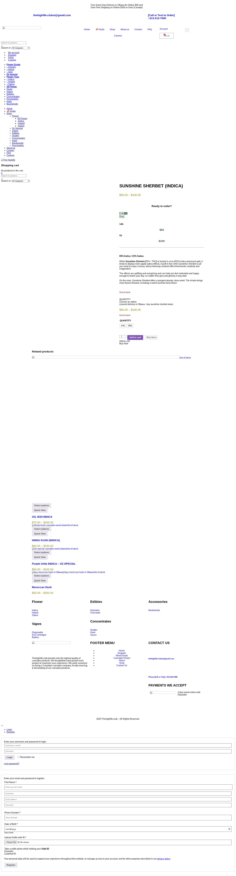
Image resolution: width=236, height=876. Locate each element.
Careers (118, 36)
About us (124, 29)
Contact (138, 29)
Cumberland (91, 714)
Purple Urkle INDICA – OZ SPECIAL (54, 563)
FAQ (150, 29)
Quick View (40, 510)
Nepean (138, 714)
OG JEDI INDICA (42, 516)
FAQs (11, 57)
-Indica (20, 121)
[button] (187, 30)
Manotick (120, 714)
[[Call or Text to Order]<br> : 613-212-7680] (151, 7)
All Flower (22, 118)
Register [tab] (11, 732)
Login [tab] (9, 729)
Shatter (15, 136)
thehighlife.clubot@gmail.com (52, 15)
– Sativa (10, 84)
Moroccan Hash (42, 587)
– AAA (10, 72)
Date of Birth (11, 824)
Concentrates (13, 96)
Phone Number (12, 812)
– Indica (10, 79)
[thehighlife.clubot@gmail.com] (36, 7)
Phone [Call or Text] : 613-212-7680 (162, 677)
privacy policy (163, 859)
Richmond (158, 714)
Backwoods (12, 104)
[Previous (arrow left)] (5, 438)
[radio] (123, 326)
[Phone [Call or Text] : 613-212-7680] (151, 668)
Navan (129, 714)
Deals (9, 89)
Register (12, 55)
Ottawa (68, 714)
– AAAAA (11, 67)
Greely (102, 714)
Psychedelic (12, 99)
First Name (10, 782)
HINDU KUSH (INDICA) (46, 540)
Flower (15, 116)
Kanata (110, 714)
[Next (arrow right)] (231, 438)
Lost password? (11, 763)
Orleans (147, 714)
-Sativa (20, 126)
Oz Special (17, 128)
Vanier (168, 714)
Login (10, 757)
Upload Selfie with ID (15, 837)
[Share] (227, 3)
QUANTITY (125, 320)
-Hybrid (21, 123)
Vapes (10, 91)
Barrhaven (79, 714)
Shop (112, 29)
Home (87, 29)
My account (13, 52)
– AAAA (10, 69)
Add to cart (135, 337)
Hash (9, 101)
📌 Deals (99, 29)
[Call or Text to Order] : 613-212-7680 (161, 17)
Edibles (10, 94)
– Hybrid (11, 82)
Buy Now (151, 337)
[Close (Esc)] (233, 3)
